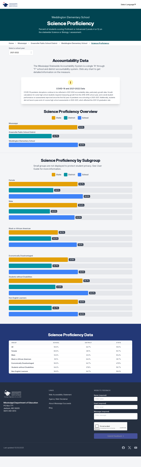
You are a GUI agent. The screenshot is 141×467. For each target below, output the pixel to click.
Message (101, 411)
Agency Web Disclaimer (58, 399)
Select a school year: (17, 48)
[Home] (10, 4)
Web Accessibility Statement (60, 395)
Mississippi (22, 43)
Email (100, 403)
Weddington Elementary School (74, 43)
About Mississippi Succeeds (60, 403)
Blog (50, 408)
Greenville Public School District (44, 43)
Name (100, 395)
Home (11, 43)
